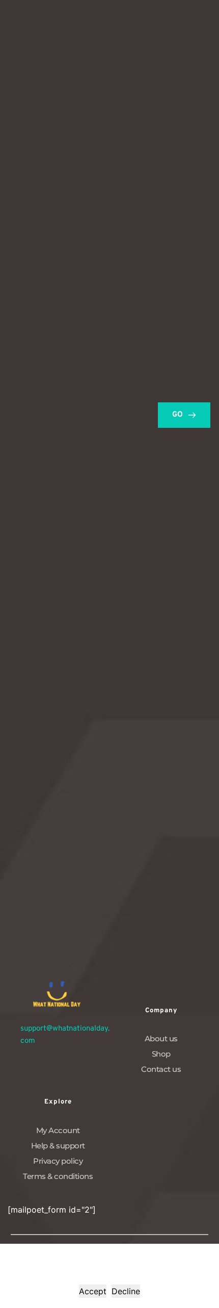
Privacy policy (58, 1161)
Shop (161, 1054)
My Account (58, 1130)
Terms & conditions (58, 1176)
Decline (126, 1291)
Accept (92, 1291)
